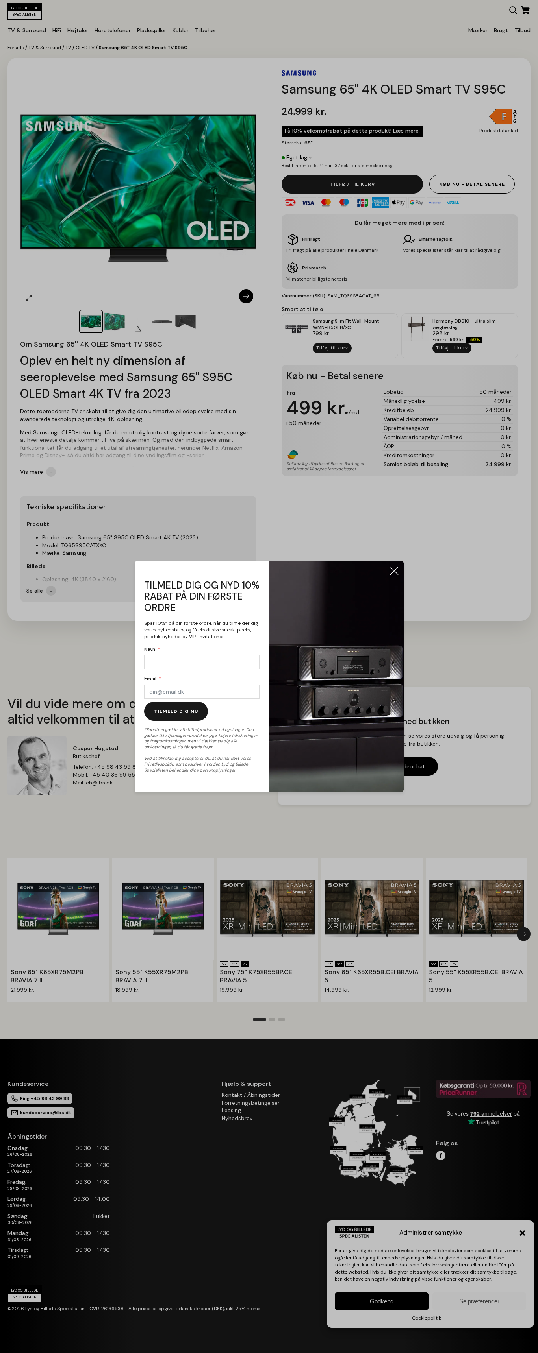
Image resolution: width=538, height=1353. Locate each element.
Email (150, 679)
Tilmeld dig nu (176, 711)
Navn (149, 649)
